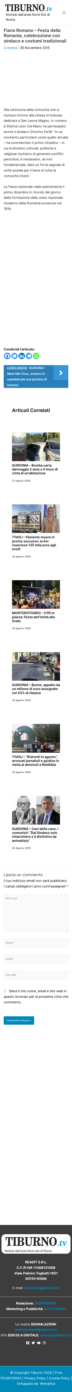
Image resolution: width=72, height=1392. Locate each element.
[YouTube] (38, 1343)
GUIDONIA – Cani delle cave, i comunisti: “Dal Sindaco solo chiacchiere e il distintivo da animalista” (35, 835)
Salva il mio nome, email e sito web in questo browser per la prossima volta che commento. (36, 996)
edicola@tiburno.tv (55, 1335)
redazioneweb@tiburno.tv (36, 1330)
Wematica (47, 1384)
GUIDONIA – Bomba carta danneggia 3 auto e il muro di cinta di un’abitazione (35, 469)
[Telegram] (29, 356)
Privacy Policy (35, 1378)
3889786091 (45, 1303)
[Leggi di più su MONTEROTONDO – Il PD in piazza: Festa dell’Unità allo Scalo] (36, 594)
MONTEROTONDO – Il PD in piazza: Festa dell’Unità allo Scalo (33, 617)
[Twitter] (14, 356)
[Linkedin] (21, 356)
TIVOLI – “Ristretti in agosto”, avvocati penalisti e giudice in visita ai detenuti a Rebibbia (35, 761)
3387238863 (55, 1309)
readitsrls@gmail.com (42, 1288)
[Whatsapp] (36, 356)
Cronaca (10, 48)
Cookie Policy (59, 1378)
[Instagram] (44, 1343)
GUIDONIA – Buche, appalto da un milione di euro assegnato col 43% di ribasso (36, 689)
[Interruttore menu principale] (64, 12)
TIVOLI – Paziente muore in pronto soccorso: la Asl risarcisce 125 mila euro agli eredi (34, 543)
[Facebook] (7, 356)
